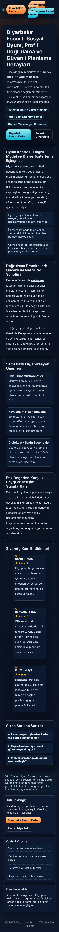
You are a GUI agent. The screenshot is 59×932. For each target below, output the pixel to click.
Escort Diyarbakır (42, 135)
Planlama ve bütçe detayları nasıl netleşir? (27, 759)
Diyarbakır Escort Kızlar (17, 134)
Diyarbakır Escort (36, 6)
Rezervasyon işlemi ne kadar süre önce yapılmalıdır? (28, 736)
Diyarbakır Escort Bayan (41, 13)
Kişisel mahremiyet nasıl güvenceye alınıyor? (25, 747)
